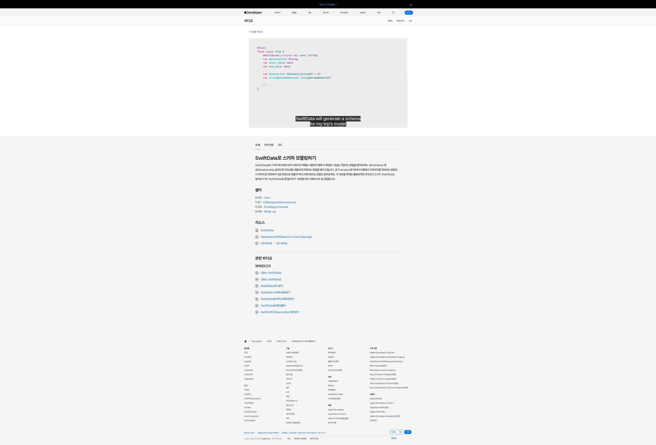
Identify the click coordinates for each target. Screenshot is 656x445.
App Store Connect (337, 414)
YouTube (311, 433)
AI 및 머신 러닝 (291, 361)
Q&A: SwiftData (271, 272)
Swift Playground (252, 398)
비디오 (248, 21)
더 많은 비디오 (256, 31)
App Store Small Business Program (386, 361)
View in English (327, 4)
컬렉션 (390, 21)
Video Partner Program (381, 379)
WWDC (373, 420)
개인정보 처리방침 (300, 438)
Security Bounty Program (382, 383)
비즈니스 (289, 379)
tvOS (246, 366)
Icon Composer (251, 416)
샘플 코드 (331, 361)
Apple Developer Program (382, 352)
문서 (329, 352)
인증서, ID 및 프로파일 (336, 418)
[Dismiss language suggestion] (410, 5)
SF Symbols (249, 420)
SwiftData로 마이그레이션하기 (277, 299)
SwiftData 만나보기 (272, 286)
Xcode (247, 407)
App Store (249, 379)
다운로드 (331, 357)
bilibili (285, 433)
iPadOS (247, 357)
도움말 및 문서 (333, 381)
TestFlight (249, 403)
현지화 (288, 409)
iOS (246, 352)
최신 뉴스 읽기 (249, 433)
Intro (267, 197)
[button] (393, 12)
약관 (288, 438)
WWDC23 (281, 341)
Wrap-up (270, 211)
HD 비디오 (266, 243)
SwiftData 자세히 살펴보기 (275, 292)
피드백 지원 (332, 423)
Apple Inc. (266, 438)
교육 (287, 392)
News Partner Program (381, 374)
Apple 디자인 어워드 (377, 412)
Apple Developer (336, 410)
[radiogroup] (401, 432)
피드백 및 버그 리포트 (335, 394)
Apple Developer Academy (382, 416)
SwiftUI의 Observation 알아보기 (280, 312)
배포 (287, 387)
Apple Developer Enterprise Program (387, 357)
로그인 (409, 12)
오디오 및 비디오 (292, 370)
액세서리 (289, 357)
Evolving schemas (276, 207)
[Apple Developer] (253, 12)
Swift (246, 390)
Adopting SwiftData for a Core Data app (286, 236)
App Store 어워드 (377, 407)
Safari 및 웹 (291, 423)
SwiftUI (247, 394)
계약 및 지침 (314, 438)
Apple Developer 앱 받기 (268, 433)
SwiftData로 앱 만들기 (273, 305)
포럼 (329, 390)
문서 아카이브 (333, 370)
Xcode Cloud (250, 412)
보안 (287, 418)
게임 (287, 396)
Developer (257, 341)
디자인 (288, 383)
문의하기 (331, 385)
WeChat (302, 433)
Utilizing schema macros (279, 202)
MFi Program (376, 366)
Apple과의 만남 (376, 398)
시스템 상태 (332, 398)
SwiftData (267, 230)
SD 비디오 (281, 243)
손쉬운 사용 (290, 352)
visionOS (248, 370)
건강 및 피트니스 (292, 401)
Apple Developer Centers (382, 403)
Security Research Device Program (387, 387)
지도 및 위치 (290, 414)
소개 (410, 21)
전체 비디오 (401, 21)
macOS (247, 361)
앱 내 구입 (289, 405)
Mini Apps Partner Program (382, 370)
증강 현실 (289, 374)
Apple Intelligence (294, 366)
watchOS (248, 374)
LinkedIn (293, 433)
